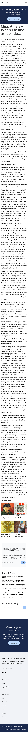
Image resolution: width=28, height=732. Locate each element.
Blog (3, 698)
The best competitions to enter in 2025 (12, 597)
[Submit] (23, 562)
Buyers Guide (5, 687)
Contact (4, 717)
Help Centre (5, 695)
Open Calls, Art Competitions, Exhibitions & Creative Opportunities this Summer (14, 589)
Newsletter (5, 702)
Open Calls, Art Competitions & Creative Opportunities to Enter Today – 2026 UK (13, 593)
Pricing (4, 713)
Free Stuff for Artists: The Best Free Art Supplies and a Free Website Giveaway (13, 581)
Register (24, 729)
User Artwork (5, 680)
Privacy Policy (12, 729)
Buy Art (4, 683)
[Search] (24, 607)
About (3, 709)
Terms (6, 729)
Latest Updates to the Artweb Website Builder (12, 577)
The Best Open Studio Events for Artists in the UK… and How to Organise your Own (13, 585)
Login (18, 729)
